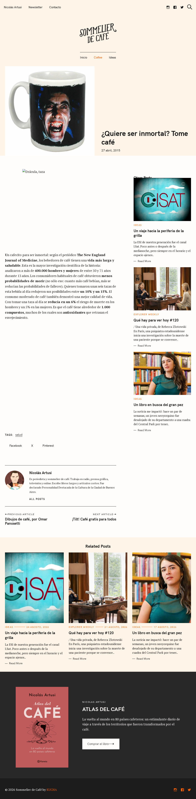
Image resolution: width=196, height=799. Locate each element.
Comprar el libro (98, 744)
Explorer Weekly (146, 314)
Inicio (83, 57)
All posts (37, 499)
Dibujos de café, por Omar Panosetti (26, 521)
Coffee (98, 57)
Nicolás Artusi (13, 7)
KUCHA (52, 789)
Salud (18, 434)
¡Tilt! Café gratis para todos (94, 519)
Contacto (55, 7)
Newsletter (35, 7)
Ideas (112, 57)
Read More (144, 261)
